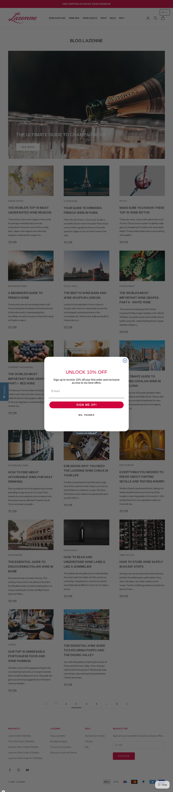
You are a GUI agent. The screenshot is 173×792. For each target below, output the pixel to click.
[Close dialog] (125, 360)
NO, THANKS (87, 415)
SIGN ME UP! (86, 404)
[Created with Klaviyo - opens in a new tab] (86, 433)
